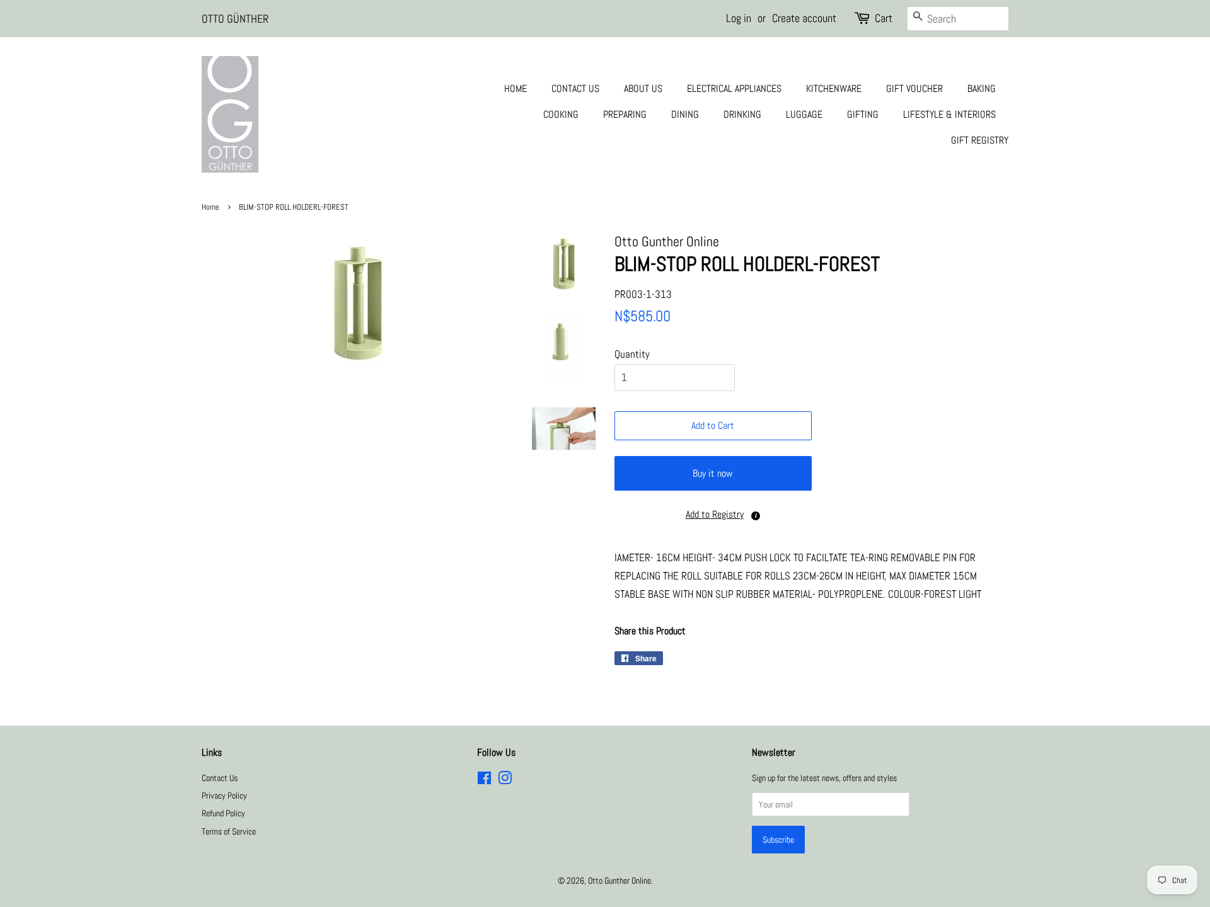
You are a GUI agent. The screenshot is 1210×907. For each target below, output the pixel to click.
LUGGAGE (804, 114)
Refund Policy (223, 813)
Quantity (632, 354)
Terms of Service (229, 831)
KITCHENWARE (833, 88)
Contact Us (220, 778)
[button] (713, 515)
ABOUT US (643, 88)
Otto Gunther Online (619, 880)
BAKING (981, 88)
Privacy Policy (224, 795)
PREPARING (625, 114)
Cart (883, 18)
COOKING (561, 114)
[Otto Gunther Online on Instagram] (505, 780)
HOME (515, 88)
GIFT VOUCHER (914, 88)
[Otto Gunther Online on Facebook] (484, 780)
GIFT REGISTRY (979, 140)
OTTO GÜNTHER (235, 18)
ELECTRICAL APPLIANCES (734, 88)
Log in (738, 18)
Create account (804, 18)
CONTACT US (575, 88)
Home (210, 207)
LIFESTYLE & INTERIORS (949, 114)
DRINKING (742, 114)
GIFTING (863, 114)
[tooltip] (755, 515)
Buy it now (713, 473)
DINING (685, 114)
